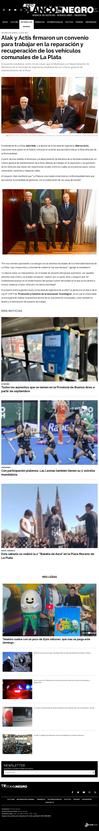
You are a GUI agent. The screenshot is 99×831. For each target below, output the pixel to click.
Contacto (49, 802)
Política (69, 22)
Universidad (90, 22)
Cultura (14, 22)
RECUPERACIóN (76, 135)
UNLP (11, 135)
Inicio (5, 22)
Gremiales (39, 22)
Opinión (79, 22)
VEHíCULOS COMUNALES (90, 135)
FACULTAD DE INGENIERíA (36, 135)
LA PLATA (16, 135)
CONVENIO (59, 135)
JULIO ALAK (24, 135)
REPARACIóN (67, 135)
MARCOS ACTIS (50, 135)
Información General (26, 24)
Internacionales (55, 22)
